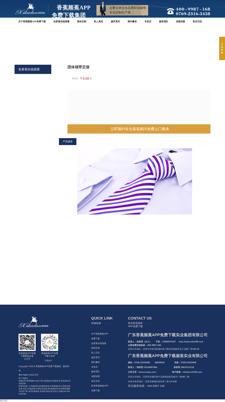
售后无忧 (95, 381)
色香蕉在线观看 (98, 343)
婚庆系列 (95, 357)
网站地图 (3, 401)
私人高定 (95, 352)
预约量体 (95, 362)
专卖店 (94, 367)
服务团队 (95, 371)
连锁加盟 (95, 376)
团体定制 (95, 348)
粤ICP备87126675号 (28, 375)
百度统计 (48, 361)
